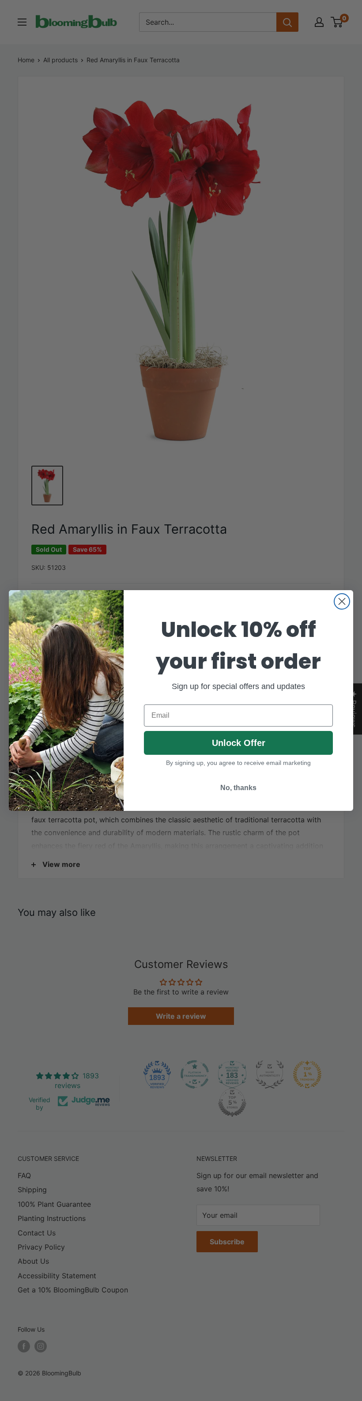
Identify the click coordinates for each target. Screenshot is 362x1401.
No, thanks (238, 787)
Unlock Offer (238, 743)
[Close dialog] (342, 601)
